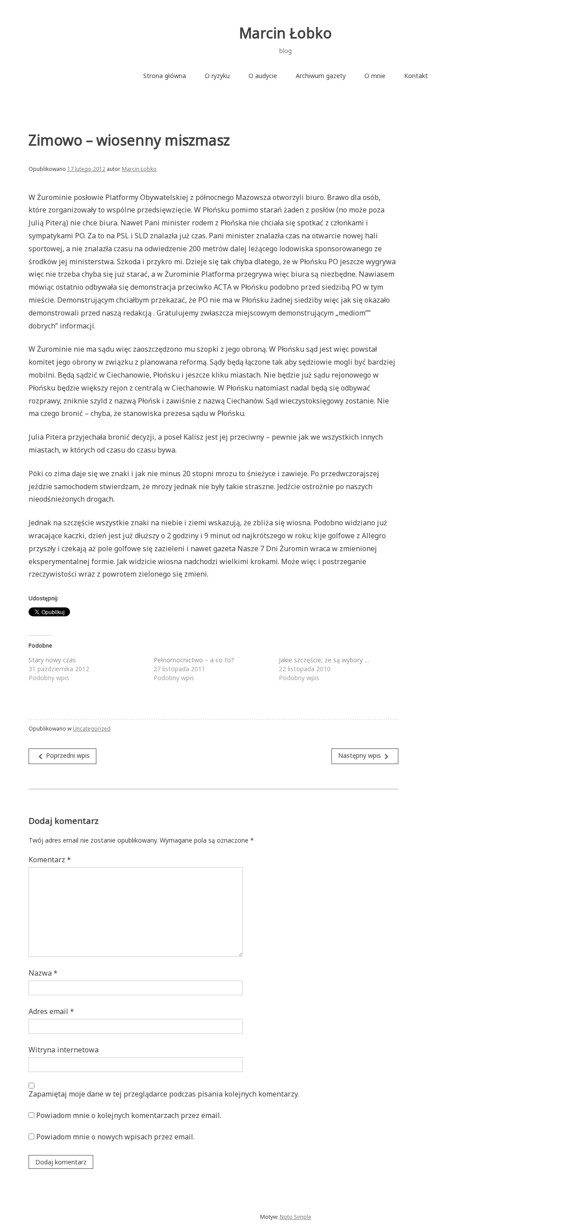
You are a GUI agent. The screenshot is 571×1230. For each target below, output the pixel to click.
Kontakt (416, 75)
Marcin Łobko (285, 32)
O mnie (374, 75)
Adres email (51, 1011)
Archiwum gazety (321, 75)
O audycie (262, 75)
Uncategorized (92, 728)
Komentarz (50, 859)
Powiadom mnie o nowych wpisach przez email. (115, 1137)
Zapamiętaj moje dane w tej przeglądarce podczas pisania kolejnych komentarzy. (164, 1094)
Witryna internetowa (64, 1050)
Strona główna (164, 75)
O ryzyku (217, 75)
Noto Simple (295, 1217)
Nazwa (43, 973)
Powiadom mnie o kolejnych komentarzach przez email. (128, 1115)
